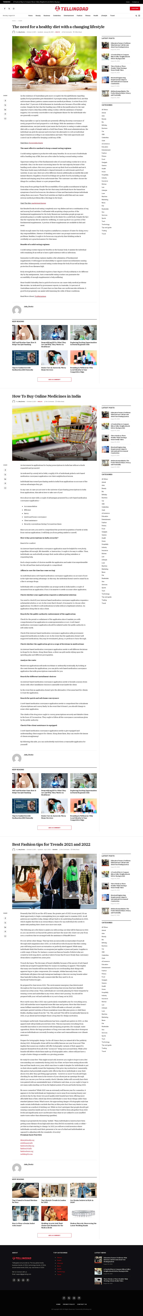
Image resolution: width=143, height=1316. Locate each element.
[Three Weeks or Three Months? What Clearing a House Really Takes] (105, 68)
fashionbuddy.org (27, 1146)
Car (103, 131)
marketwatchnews (39, 203)
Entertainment (69, 15)
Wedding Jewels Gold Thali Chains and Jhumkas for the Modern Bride (52, 1225)
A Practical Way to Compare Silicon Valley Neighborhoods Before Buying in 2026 (37, 2)
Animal (104, 113)
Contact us (135, 2)
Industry (104, 178)
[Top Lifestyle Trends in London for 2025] (54, 1190)
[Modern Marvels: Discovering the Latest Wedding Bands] (83, 1213)
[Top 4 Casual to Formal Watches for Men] (25, 1190)
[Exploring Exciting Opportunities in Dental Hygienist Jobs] (83, 332)
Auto (103, 116)
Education (105, 147)
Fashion (79, 15)
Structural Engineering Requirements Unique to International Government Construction (119, 80)
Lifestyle (104, 15)
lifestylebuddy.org (27, 1140)
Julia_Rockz (21, 32)
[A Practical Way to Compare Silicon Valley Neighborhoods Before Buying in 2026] (105, 57)
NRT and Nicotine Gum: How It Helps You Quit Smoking (24, 344)
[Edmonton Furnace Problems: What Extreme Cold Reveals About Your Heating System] (105, 45)
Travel (112, 15)
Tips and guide (106, 227)
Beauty (38, 15)
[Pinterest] (5, 114)
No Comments (68, 32)
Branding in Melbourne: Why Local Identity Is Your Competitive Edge (81, 370)
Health (95, 15)
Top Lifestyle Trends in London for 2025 (53, 1201)
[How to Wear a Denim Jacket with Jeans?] (25, 1213)
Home (128, 2)
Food (103, 159)
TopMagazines (40, 296)
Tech (103, 221)
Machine (104, 196)
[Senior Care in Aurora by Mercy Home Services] (54, 357)
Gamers (104, 165)
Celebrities (57, 15)
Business (47, 15)
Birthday (104, 125)
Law (103, 187)
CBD (103, 134)
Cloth (103, 140)
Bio (103, 122)
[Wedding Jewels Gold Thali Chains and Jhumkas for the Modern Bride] (54, 1213)
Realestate (105, 209)
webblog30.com (26, 1154)
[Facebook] (5, 100)
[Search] (136, 15)
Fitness (87, 15)
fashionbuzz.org (26, 1151)
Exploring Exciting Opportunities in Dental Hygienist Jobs (83, 344)
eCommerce (106, 144)
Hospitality (105, 175)
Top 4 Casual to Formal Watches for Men (24, 1201)
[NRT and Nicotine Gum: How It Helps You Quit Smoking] (25, 332)
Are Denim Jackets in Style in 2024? (81, 1201)
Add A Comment (54, 379)
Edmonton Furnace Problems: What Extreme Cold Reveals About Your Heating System (121, 45)
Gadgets (104, 162)
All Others (105, 109)
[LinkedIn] (5, 109)
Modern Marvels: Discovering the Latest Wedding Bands (83, 1224)
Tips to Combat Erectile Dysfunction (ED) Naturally (22, 369)
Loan (103, 193)
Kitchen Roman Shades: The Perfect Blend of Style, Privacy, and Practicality (121, 93)
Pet (103, 206)
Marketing (105, 199)
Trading (104, 230)
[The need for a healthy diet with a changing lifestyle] (54, 63)
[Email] (5, 118)
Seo (103, 212)
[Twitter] (5, 105)
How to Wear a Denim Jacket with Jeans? (23, 1224)
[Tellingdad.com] (71, 8)
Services (104, 215)
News (103, 203)
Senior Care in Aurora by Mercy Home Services (53, 369)
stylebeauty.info (26, 1143)
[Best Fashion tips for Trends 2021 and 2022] (54, 881)
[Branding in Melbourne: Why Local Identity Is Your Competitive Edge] (83, 357)
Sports (104, 218)
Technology (106, 224)
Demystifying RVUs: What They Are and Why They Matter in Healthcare (53, 345)
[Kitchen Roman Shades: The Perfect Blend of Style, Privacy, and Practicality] (105, 93)
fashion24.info (26, 1148)
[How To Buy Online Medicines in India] (54, 433)
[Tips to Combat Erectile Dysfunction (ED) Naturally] (25, 357)
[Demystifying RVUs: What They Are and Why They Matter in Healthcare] (54, 332)
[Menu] (139, 15)
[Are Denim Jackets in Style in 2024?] (83, 1190)
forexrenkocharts (36, 143)
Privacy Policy (69, 1304)
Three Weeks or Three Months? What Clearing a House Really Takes (119, 68)
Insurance (105, 181)
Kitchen (104, 184)
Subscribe (135, 8)
